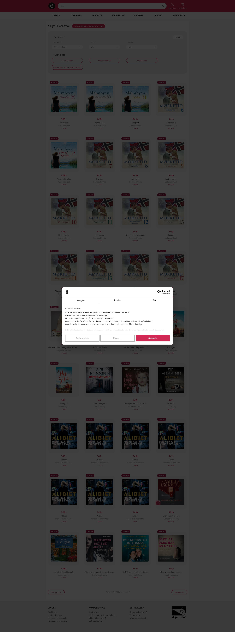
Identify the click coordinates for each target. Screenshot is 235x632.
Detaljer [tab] (117, 300)
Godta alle (152, 338)
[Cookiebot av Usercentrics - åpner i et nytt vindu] (159, 292)
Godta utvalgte (82, 338)
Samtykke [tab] (81, 300)
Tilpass (116, 338)
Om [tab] (154, 300)
